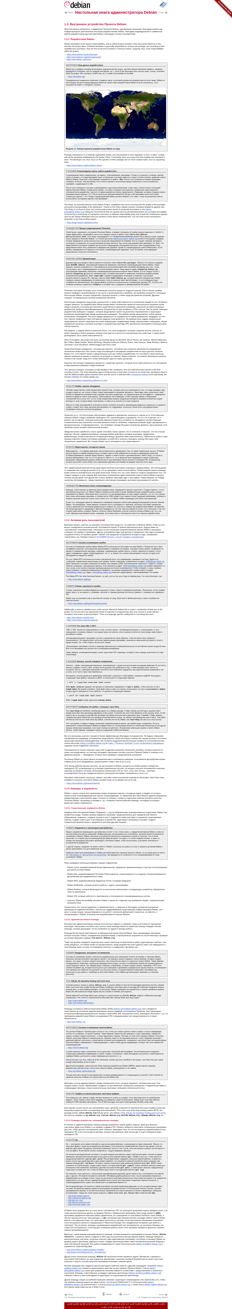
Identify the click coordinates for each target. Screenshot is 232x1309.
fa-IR (106, 1304)
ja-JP (132, 1304)
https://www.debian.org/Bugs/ (79, 579)
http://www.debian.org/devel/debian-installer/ (85, 1250)
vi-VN (115, 1307)
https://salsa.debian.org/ (77, 1001)
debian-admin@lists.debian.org (127, 1009)
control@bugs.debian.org (101, 572)
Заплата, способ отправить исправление (119, 537)
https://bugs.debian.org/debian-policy (82, 222)
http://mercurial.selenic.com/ (79, 1205)
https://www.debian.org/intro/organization (84, 57)
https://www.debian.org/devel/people (82, 54)
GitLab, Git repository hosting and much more (142, 1113)
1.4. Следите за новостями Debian (152, 1295)
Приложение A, (87, 855)
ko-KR (138, 1304)
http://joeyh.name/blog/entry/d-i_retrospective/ (86, 1252)
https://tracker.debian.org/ (78, 1048)
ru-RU (104, 1307)
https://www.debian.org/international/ (82, 620)
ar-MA (70, 1304)
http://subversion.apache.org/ (79, 1198)
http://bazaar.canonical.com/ (79, 1202)
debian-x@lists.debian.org (156, 1284)
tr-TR (110, 1307)
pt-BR (156, 1304)
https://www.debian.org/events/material (83, 783)
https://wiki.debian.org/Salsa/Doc (81, 1003)
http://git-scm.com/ (75, 1200)
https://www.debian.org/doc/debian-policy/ (84, 165)
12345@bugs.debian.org (155, 561)
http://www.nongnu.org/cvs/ (78, 1196)
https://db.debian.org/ (76, 77)
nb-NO (144, 1304)
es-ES (101, 1304)
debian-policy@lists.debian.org (125, 239)
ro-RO (162, 1304)
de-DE (82, 1304)
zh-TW (127, 1307)
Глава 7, (136, 743)
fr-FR (112, 1304)
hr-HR (117, 1304)
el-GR (88, 1304)
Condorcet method (140, 374)
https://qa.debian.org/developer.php (81, 1071)
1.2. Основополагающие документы (80, 1295)
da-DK (76, 1304)
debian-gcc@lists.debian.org (118, 1284)
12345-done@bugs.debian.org (134, 566)
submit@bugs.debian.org (75, 572)
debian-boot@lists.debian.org (148, 1244)
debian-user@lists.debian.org (92, 743)
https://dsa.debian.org (76, 1022)
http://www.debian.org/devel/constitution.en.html (87, 380)
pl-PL (150, 1304)
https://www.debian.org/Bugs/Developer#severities (87, 604)
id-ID (123, 1304)
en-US (94, 1304)
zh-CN (121, 1307)
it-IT (127, 1304)
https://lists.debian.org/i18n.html (80, 618)
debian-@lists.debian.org (144, 1273)
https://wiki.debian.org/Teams (79, 59)
